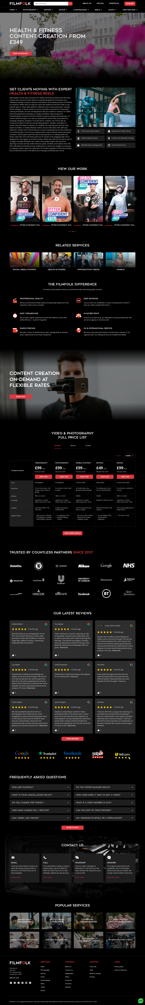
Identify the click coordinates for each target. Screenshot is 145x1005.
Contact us (69, 970)
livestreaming (80, 10)
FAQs (91, 970)
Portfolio (68, 984)
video (12, 10)
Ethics (67, 977)
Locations (68, 980)
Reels (97, 10)
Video (42, 967)
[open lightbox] (25, 199)
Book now (44, 477)
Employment (69, 973)
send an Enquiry (20, 53)
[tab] (57, 446)
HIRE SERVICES (129, 10)
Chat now (93, 967)
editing (47, 10)
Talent (43, 987)
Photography (45, 970)
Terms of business (120, 970)
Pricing (100, 3)
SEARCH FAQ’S (72, 827)
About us (68, 967)
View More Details (72, 533)
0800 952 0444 (14, 978)
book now (20, 397)
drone (62, 10)
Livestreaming (45, 980)
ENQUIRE (129, 4)
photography (29, 10)
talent (111, 10)
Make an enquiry (95, 973)
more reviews (72, 739)
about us (87, 3)
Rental (43, 990)
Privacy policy (118, 967)
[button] (12, 10)
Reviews (68, 987)
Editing (43, 973)
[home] (20, 4)
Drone (43, 977)
